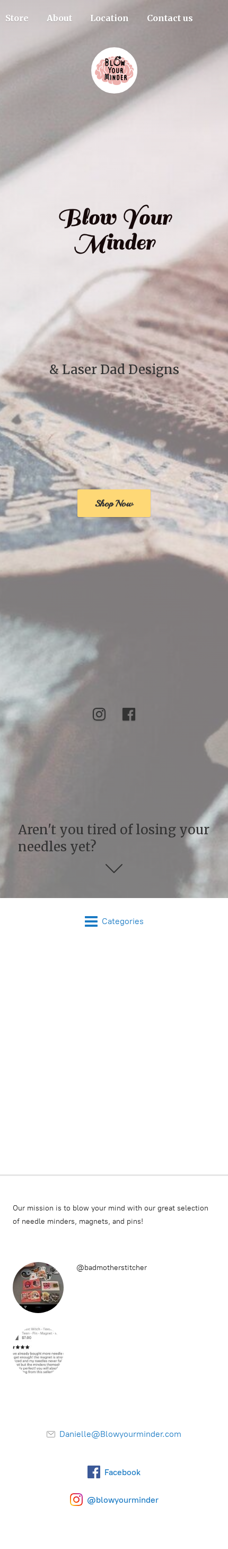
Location (109, 18)
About (59, 18)
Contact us (170, 18)
